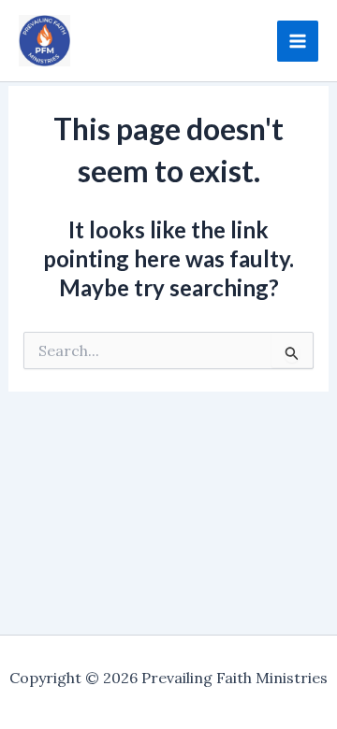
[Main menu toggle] (297, 41)
